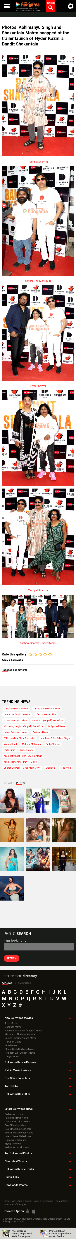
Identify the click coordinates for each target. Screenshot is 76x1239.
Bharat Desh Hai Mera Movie (20, 1049)
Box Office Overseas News (19, 1132)
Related (9, 783)
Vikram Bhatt (10, 744)
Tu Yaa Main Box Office (15, 720)
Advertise (17, 1201)
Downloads (16, 1185)
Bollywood (19, 1169)
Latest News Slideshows (18, 1136)
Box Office (17, 1078)
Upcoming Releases (15, 1140)
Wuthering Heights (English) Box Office (23, 726)
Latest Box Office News (17, 1121)
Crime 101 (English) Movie (17, 714)
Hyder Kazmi (38, 386)
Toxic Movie (11, 1023)
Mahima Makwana (31, 744)
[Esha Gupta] (12, 888)
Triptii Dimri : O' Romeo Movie (19, 750)
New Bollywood (19, 1017)
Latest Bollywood (19, 1108)
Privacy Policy (32, 1201)
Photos (21, 783)
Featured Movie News (16, 1117)
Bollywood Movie (20, 1062)
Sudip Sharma (53, 744)
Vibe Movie (11, 1045)
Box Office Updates (15, 1125)
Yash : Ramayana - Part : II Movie (20, 762)
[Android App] (27, 1211)
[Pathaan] (38, 859)
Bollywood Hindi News (17, 1147)
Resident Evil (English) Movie (20, 1052)
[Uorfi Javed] (38, 801)
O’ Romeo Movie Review (16, 708)
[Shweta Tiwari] (12, 801)
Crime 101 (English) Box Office (47, 720)
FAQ (26, 1204)
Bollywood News (56, 726)
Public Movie (18, 1070)
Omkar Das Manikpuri (38, 281)
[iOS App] (33, 1211)
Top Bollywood (18, 1153)
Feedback (47, 1201)
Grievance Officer (12, 1204)
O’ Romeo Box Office (46, 714)
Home (6, 1201)
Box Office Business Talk (18, 1129)
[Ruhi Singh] (12, 830)
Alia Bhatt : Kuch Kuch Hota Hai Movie (23, 756)
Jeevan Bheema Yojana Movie (20, 1038)
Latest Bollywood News (15, 732)
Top (11, 1086)
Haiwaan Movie (13, 1041)
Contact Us (61, 1201)
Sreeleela (50, 768)
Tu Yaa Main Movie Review (46, 708)
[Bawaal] (38, 830)
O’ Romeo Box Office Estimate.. (19, 738)
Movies (7, 983)
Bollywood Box (17, 1094)
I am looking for (16, 940)
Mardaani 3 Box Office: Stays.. (56, 738)
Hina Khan (66, 768)
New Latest (16, 1161)
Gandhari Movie (13, 1027)
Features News (40, 732)
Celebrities (23, 983)
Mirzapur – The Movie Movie (20, 1034)
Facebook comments (14, 669)
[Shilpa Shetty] (12, 859)
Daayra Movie (12, 1056)
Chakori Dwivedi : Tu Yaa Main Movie (22, 768)
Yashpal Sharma (38, 161)
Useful (12, 1177)
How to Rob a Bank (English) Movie (23, 1030)
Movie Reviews (13, 1143)
